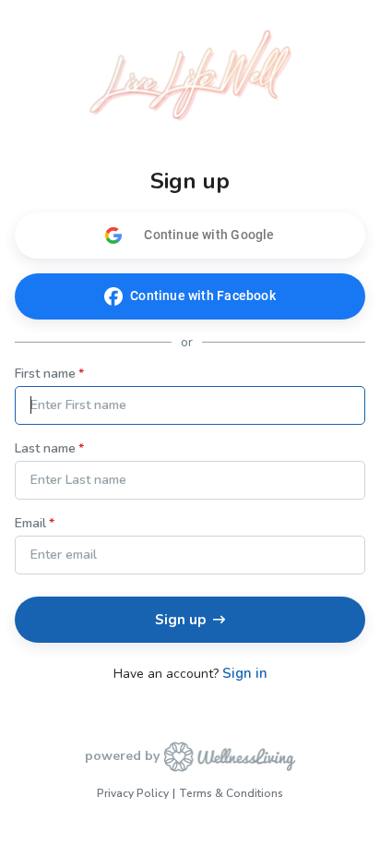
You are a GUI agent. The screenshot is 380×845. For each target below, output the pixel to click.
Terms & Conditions (231, 793)
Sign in (244, 673)
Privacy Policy (133, 793)
